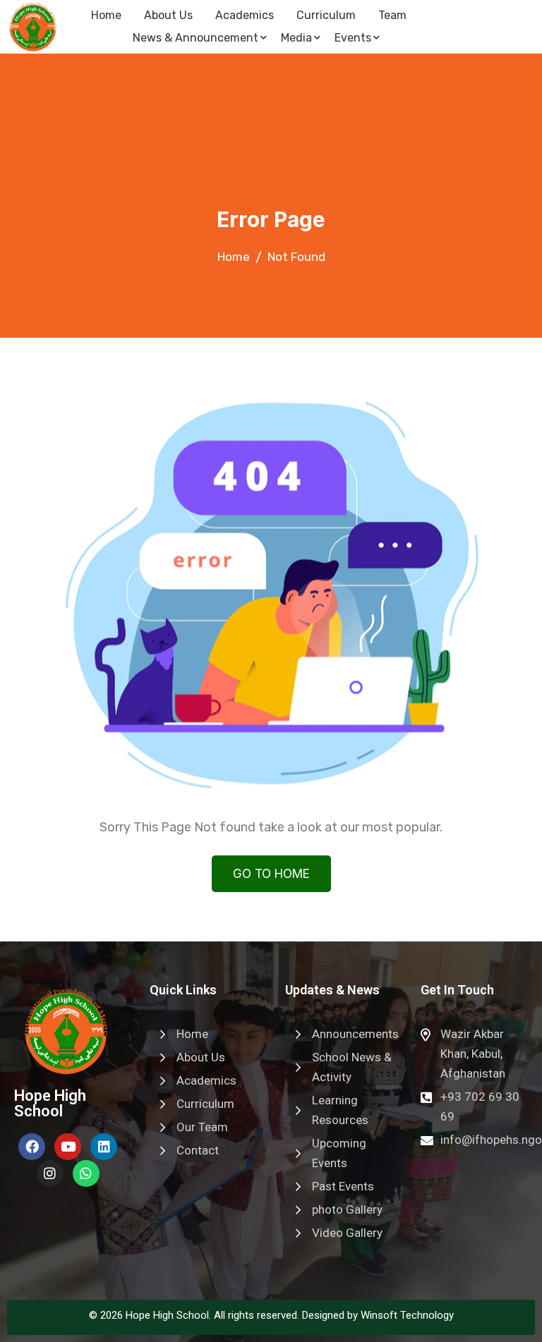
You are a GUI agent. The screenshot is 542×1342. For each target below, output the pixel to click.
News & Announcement (195, 37)
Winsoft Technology (407, 1315)
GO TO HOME (271, 874)
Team (392, 15)
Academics (244, 15)
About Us (168, 15)
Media (296, 37)
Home (106, 15)
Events (353, 37)
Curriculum (326, 15)
